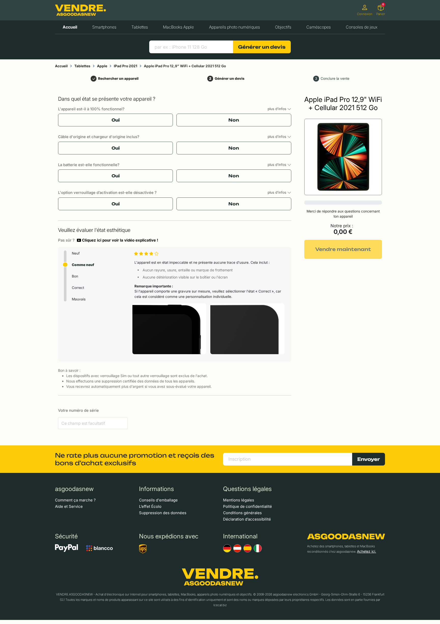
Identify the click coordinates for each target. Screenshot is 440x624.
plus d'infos (277, 109)
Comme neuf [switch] (83, 265)
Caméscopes (318, 27)
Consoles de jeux (361, 27)
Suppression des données (162, 512)
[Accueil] (80, 10)
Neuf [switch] (76, 253)
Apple (102, 66)
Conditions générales (242, 512)
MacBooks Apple (178, 27)
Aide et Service (69, 506)
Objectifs (283, 27)
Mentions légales (238, 500)
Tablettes (139, 27)
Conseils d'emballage (158, 500)
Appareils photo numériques (234, 27)
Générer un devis (261, 47)
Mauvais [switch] (79, 299)
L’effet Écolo (150, 506)
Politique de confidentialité (247, 506)
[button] (117, 240)
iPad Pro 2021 (125, 66)
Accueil (70, 27)
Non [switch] (233, 120)
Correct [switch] (78, 288)
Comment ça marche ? (75, 500)
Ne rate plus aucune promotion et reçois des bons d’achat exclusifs (134, 459)
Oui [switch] (116, 120)
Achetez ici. (366, 551)
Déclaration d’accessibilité (247, 519)
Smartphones (104, 27)
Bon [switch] (75, 276)
